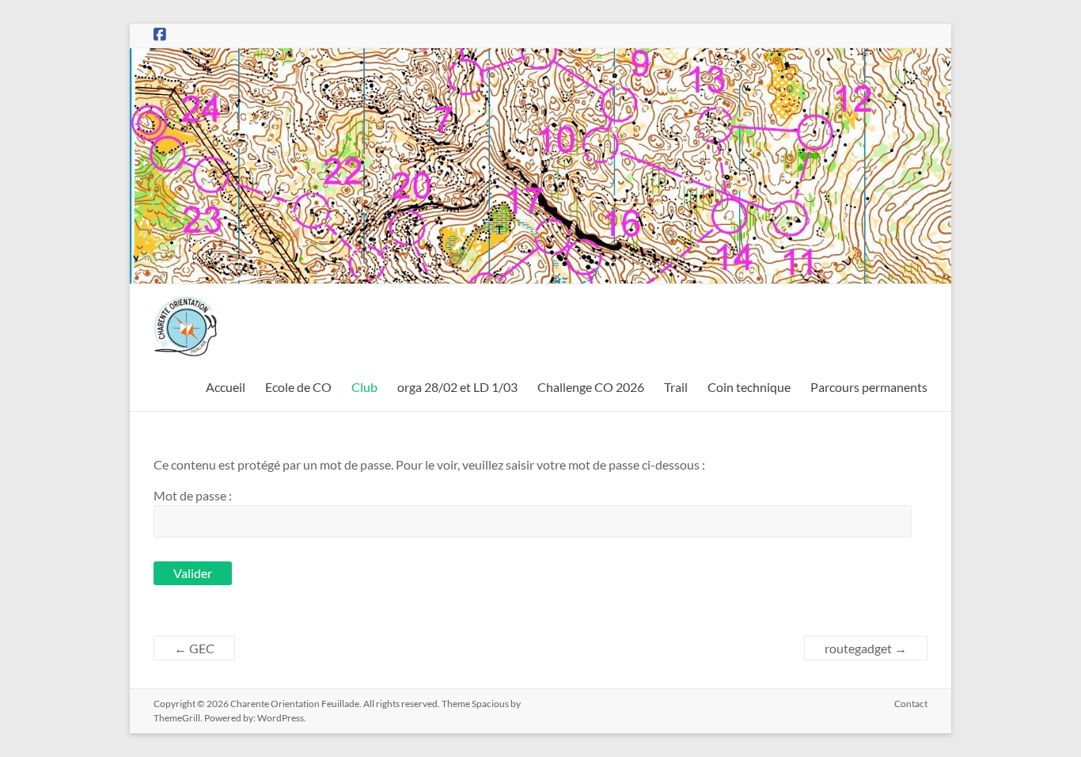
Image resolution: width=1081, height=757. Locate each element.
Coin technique (749, 386)
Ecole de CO (298, 386)
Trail (676, 386)
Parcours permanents (868, 386)
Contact (910, 703)
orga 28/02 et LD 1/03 (457, 386)
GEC (194, 648)
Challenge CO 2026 (590, 386)
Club (364, 386)
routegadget (866, 648)
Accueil (225, 386)
